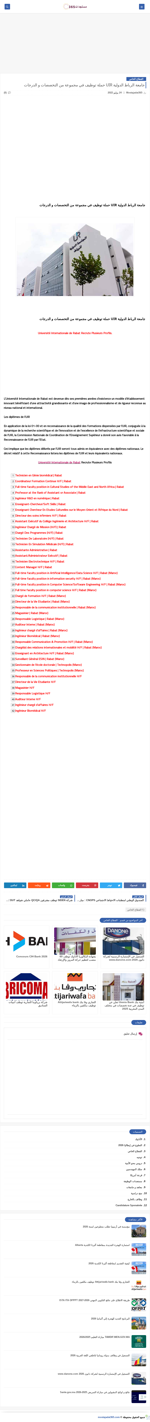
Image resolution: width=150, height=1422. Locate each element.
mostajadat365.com (109, 1417)
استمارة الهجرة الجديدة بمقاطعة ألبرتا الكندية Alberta (102, 1245)
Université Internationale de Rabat (59, 462)
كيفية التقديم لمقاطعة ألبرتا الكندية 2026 (109, 1263)
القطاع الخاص (136, 79)
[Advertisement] (75, 44)
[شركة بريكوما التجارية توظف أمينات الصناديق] (26, 987)
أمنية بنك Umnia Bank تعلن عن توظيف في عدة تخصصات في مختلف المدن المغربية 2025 (124, 1005)
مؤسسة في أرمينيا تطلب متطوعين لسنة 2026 (106, 1226)
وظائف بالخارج (135, 1199)
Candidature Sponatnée (129, 1205)
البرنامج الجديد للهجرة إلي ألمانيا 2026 (110, 1318)
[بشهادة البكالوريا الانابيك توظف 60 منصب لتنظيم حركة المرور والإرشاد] (75, 941)
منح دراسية (136, 1193)
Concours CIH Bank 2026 (31, 956)
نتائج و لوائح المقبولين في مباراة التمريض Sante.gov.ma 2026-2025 (95, 1392)
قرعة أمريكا (136, 1175)
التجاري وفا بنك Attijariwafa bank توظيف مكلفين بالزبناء (101, 1281)
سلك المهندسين (134, 1169)
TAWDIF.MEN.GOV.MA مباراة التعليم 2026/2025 (104, 1337)
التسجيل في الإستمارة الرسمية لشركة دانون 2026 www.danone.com (94, 1373)
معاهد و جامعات (134, 1187)
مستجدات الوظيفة (133, 1181)
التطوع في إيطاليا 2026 (130, 1145)
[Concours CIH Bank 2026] (26, 941)
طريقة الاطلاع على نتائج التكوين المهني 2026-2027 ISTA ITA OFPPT (94, 1300)
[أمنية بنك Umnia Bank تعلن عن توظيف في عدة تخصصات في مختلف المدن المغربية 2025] (123, 987)
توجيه (139, 1157)
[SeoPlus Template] (147, 1417)
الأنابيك (138, 1139)
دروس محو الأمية (133, 1163)
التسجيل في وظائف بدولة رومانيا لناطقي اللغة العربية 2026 (100, 1355)
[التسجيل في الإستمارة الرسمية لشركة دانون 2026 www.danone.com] (123, 941)
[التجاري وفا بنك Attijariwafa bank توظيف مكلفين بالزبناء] (75, 987)
